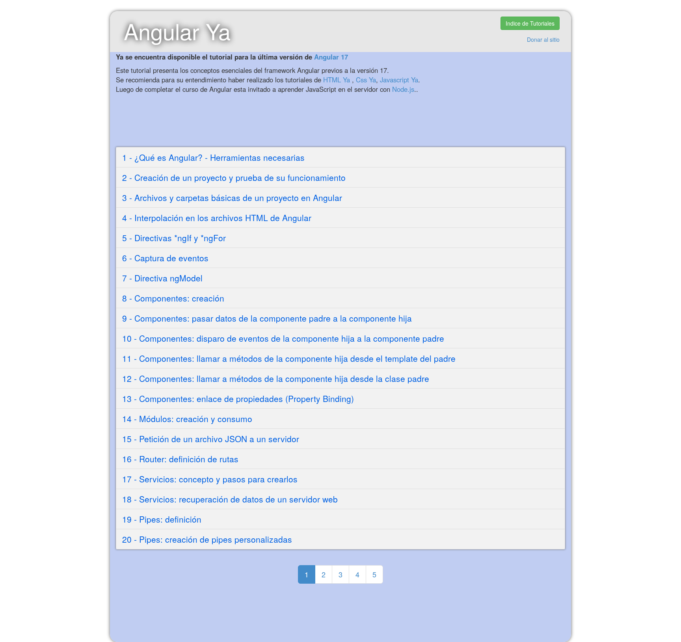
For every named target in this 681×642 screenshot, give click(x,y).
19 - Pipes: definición (161, 519)
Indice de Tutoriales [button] (530, 23)
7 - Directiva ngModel (162, 278)
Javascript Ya (399, 79)
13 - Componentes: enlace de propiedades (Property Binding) (238, 398)
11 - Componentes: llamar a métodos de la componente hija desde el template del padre (289, 358)
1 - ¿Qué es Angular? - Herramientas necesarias (213, 157)
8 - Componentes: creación (173, 298)
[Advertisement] (313, 121)
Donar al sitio (543, 39)
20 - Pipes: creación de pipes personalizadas (207, 539)
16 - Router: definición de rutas (180, 459)
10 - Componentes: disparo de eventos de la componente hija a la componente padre (283, 338)
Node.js (403, 89)
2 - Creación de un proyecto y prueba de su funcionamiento (234, 177)
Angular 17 (331, 56)
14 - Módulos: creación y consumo (187, 418)
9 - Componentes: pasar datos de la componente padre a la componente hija (267, 318)
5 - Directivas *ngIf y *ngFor (174, 238)
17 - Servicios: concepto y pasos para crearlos (210, 479)
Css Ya (366, 79)
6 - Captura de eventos (165, 258)
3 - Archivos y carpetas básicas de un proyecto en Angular (232, 197)
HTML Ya (336, 79)
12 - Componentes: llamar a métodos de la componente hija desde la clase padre (275, 378)
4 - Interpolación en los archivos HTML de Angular (216, 217)
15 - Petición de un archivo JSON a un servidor (210, 439)
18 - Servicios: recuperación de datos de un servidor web (230, 499)
